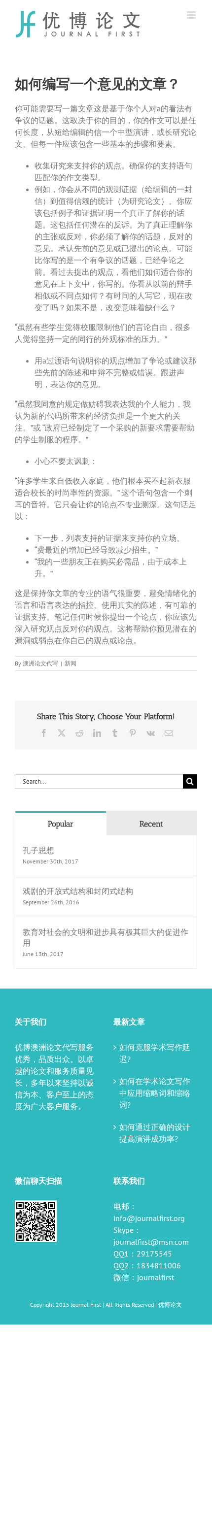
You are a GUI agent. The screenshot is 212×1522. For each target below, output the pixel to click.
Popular (60, 823)
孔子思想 (38, 850)
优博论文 (170, 1304)
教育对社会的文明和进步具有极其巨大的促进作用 (105, 937)
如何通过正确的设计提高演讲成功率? (154, 1133)
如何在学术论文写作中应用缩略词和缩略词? (154, 1093)
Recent (151, 823)
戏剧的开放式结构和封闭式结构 (78, 891)
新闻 (70, 663)
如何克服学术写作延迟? (154, 1053)
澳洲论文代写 (40, 663)
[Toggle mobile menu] (192, 15)
